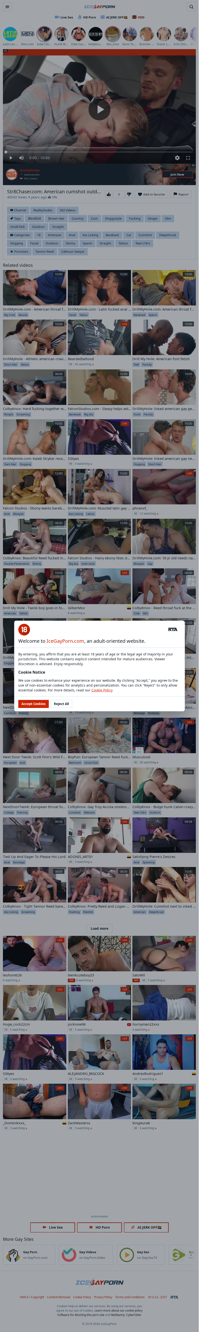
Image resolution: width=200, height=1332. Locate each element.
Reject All (61, 704)
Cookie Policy (101, 690)
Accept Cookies (33, 704)
